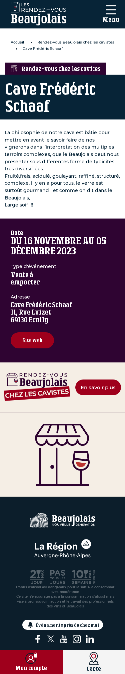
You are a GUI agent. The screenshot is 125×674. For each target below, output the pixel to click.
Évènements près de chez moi (67, 624)
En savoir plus (98, 387)
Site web (32, 340)
